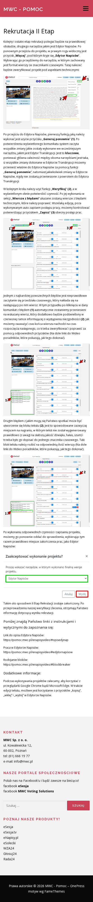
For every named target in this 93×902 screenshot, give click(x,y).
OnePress (77, 886)
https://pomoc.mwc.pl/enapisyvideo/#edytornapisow (38, 652)
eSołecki (9, 843)
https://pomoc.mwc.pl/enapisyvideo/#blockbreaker (36, 664)
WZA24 (8, 848)
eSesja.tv (9, 832)
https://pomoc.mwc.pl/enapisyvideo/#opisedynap (35, 640)
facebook (16, 786)
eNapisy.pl (10, 837)
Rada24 (8, 859)
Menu (85, 8)
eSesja (8, 827)
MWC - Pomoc (23, 9)
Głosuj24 (9, 853)
